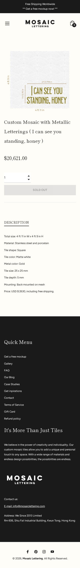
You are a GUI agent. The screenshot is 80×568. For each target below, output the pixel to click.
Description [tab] (16, 222)
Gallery (8, 363)
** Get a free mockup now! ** (40, 8)
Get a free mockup (15, 356)
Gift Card (9, 411)
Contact (9, 397)
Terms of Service (14, 404)
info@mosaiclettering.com (29, 506)
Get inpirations (13, 391)
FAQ (6, 370)
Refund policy (12, 418)
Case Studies (12, 384)
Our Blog (9, 377)
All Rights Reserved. (56, 558)
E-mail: (8, 506)
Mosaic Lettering (33, 558)
